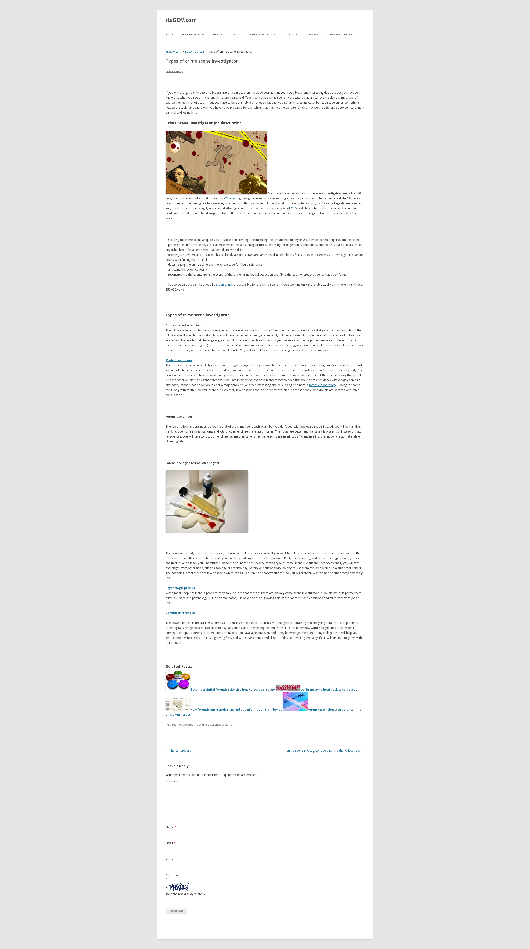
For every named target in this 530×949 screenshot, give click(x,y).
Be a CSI (218, 34)
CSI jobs (229, 198)
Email (170, 843)
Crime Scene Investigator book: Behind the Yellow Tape (325, 751)
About (236, 34)
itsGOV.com (181, 20)
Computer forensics (180, 613)
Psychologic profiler (180, 588)
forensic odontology (322, 385)
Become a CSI (205, 724)
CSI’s (294, 208)
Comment (172, 781)
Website (171, 859)
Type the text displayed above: (186, 894)
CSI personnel (223, 284)
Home (169, 34)
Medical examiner (179, 360)
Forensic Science (193, 34)
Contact (293, 34)
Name (171, 827)
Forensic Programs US (263, 34)
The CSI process (178, 751)
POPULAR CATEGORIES (340, 34)
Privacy (313, 34)
